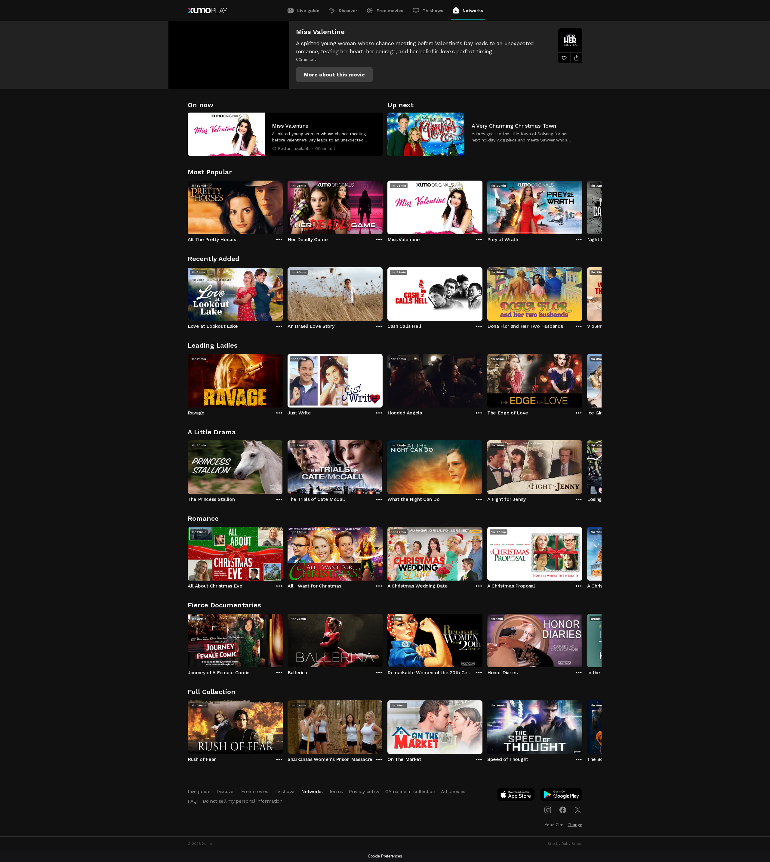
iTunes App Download (516, 795)
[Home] (207, 10)
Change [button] (575, 824)
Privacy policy (364, 791)
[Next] (582, 206)
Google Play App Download (561, 795)
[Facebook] (562, 809)
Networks (473, 10)
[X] (577, 809)
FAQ (192, 801)
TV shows (433, 10)
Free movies (390, 10)
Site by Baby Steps (565, 844)
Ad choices (453, 791)
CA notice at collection (410, 791)
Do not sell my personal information (242, 801)
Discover (348, 10)
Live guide (308, 10)
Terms (336, 791)
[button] (334, 74)
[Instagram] (547, 809)
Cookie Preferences (385, 856)
